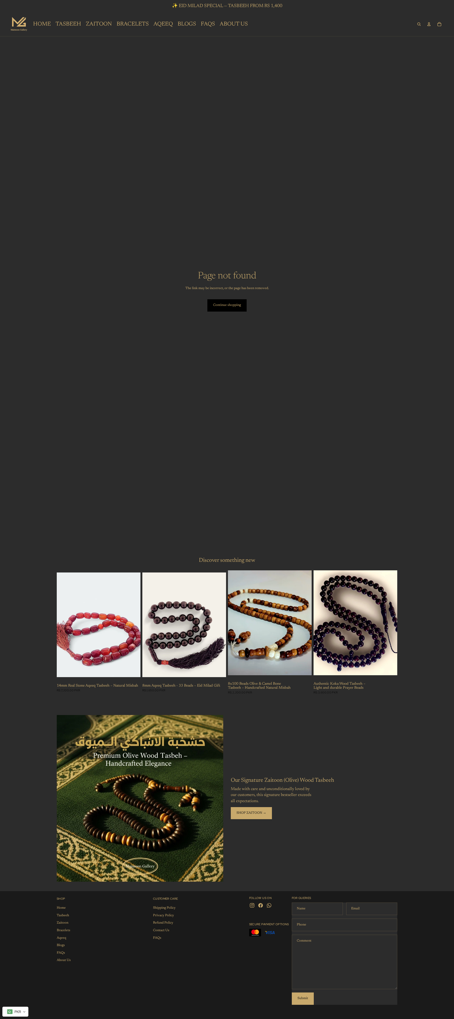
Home (61, 908)
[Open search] (419, 24)
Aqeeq (61, 938)
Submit (302, 998)
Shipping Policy (164, 908)
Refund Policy (163, 923)
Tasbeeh (63, 915)
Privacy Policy (163, 915)
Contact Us (161, 930)
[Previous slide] (149, 625)
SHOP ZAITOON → (251, 813)
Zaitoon (62, 923)
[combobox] (15, 1012)
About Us (64, 960)
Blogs (61, 945)
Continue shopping (227, 305)
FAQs (61, 953)
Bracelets (63, 930)
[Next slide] (219, 625)
